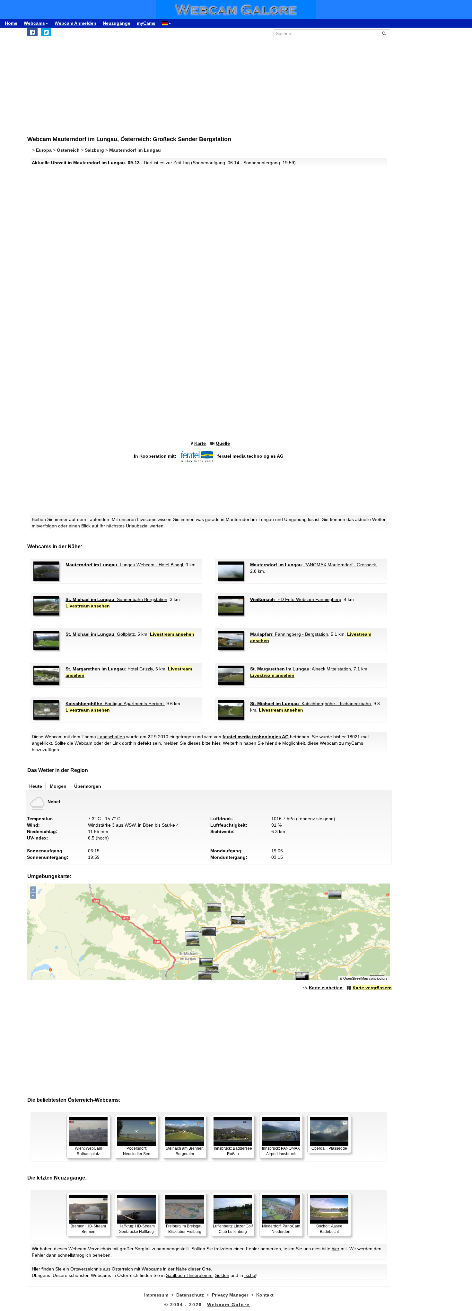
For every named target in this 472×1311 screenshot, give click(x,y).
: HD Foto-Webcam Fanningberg (295, 599)
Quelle (223, 443)
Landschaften (111, 736)
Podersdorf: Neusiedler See (136, 1151)
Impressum (156, 1295)
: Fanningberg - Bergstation (289, 634)
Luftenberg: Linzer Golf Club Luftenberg (233, 1229)
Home (11, 23)
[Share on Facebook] (32, 32)
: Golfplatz (100, 634)
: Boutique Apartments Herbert (115, 703)
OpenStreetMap (355, 978)
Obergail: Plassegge (329, 1148)
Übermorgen (87, 786)
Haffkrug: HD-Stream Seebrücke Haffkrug (136, 1229)
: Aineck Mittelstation (300, 668)
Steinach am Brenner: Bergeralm (185, 1151)
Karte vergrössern (372, 987)
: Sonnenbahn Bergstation (116, 599)
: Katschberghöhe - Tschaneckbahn (310, 703)
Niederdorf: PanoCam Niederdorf (281, 1229)
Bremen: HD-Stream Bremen (88, 1229)
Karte (200, 443)
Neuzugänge (116, 23)
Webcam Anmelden (75, 23)
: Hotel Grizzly (109, 668)
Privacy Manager (230, 1295)
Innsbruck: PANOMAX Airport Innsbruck (281, 1151)
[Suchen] (384, 33)
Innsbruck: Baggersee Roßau (233, 1151)
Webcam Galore (228, 1304)
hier (216, 743)
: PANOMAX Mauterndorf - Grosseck (313, 564)
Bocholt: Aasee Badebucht (329, 1229)
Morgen (58, 786)
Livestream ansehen (88, 605)
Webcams (34, 23)
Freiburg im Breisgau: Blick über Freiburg (185, 1229)
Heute (35, 786)
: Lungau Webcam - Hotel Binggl (124, 564)
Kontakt (265, 1295)
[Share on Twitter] (46, 32)
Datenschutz (190, 1295)
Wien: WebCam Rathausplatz (88, 1151)
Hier (36, 1268)
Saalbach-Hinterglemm (189, 1275)
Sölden (222, 1275)
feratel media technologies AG (250, 456)
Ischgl (250, 1275)
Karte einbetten (326, 987)
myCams (146, 23)
